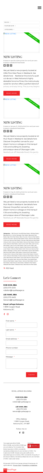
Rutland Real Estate (28, 254)
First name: (10, 321)
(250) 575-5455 (21, 409)
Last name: (10, 330)
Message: (9, 357)
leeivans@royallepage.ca (13, 300)
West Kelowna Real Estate (17, 262)
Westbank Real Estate (17, 62)
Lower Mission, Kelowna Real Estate (12, 249)
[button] (4, 314)
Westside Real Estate (8, 264)
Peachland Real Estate (9, 252)
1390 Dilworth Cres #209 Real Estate (20, 233)
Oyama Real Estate (33, 250)
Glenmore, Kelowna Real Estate (12, 240)
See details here (30, 139)
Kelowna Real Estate (29, 242)
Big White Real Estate (13, 237)
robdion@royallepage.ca (13, 290)
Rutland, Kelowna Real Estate (26, 255)
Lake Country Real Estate (16, 245)
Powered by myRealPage (29, 465)
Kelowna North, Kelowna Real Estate (13, 242)
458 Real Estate (34, 233)
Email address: (11, 339)
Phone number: (12, 348)
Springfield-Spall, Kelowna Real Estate (18, 259)
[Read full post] (21, 43)
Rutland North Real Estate (29, 252)
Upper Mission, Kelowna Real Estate (24, 261)
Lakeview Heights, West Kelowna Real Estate (26, 247)
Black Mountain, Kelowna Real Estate (29, 237)
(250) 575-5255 (21, 399)
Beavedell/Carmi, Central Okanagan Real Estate (15, 235)
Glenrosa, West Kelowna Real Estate (30, 240)
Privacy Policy (17, 465)
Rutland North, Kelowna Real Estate (12, 254)
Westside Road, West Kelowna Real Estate (26, 264)
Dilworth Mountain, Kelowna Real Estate (13, 238)
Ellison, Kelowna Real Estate (32, 238)
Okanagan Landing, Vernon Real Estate (18, 250)
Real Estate (19, 252)
